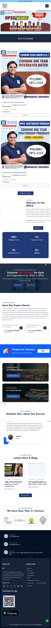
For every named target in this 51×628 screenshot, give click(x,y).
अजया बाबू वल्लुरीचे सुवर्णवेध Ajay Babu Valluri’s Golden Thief (37, 483)
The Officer (15, 624)
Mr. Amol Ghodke (35, 330)
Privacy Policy (30, 583)
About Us (37, 228)
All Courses (30, 570)
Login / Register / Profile (26, 1)
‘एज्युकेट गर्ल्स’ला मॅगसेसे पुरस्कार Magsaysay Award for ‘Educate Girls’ (13, 484)
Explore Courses (12, 375)
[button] (4, 520)
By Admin (8, 479)
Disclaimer (29, 585)
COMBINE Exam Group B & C (19, 105)
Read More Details (9, 489)
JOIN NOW (17, 285)
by (2, 105)
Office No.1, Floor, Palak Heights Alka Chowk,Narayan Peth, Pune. (26, 553)
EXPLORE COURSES (30, 285)
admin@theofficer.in (14, 545)
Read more (25, 115)
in (11, 105)
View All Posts (25, 495)
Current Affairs (30, 573)
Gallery (28, 577)
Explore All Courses (25, 193)
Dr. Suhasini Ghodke (12, 330)
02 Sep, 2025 (17, 479)
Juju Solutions (38, 624)
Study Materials (12, 396)
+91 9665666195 (14, 536)
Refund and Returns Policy (33, 580)
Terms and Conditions (42, 583)
